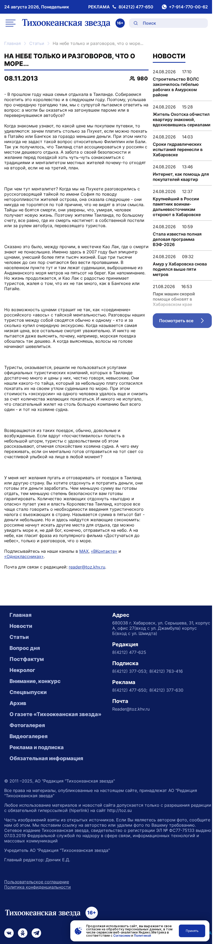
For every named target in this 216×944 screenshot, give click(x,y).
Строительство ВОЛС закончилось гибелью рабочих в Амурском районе (176, 86)
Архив (17, 703)
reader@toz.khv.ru (87, 567)
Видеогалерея (28, 736)
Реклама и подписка (36, 747)
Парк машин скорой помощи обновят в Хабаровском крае (174, 299)
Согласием (121, 935)
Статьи (36, 43)
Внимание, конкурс (35, 681)
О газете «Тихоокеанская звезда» (55, 714)
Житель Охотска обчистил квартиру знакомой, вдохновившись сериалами (181, 119)
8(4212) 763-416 (166, 671)
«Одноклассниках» (24, 556)
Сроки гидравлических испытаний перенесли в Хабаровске (178, 149)
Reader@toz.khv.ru (131, 709)
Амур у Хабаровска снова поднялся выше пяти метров (180, 269)
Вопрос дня (24, 648)
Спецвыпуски (28, 692)
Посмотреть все (185, 322)
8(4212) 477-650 (136, 6)
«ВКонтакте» (104, 551)
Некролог (22, 670)
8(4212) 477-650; (129, 690)
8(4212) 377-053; (129, 671)
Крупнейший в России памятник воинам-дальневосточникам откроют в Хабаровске (177, 206)
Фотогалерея (27, 725)
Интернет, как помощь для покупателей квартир (181, 176)
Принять (192, 931)
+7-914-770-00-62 (188, 6)
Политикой (142, 935)
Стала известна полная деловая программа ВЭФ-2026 (177, 239)
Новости (20, 626)
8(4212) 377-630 (166, 690)
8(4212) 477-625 (129, 652)
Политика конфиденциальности (37, 887)
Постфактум (26, 659)
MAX (84, 551)
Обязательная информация (46, 758)
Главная (12, 43)
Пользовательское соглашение (36, 881)
